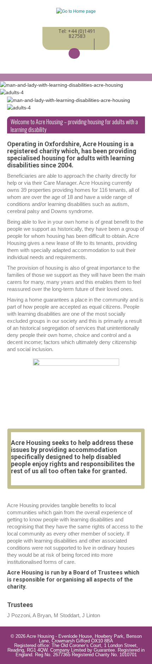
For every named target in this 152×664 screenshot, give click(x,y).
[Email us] (74, 53)
